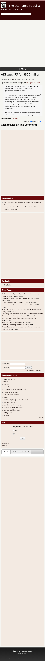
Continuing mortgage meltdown (13, 325)
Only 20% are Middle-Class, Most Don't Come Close (19, 318)
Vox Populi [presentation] (25, 452)
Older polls (5, 443)
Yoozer (6, 397)
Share (34, 121)
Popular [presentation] (6, 452)
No (15, 434)
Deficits (6, 415)
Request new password (33, 371)
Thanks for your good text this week (16, 400)
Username (6, 364)
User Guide (7, 285)
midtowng (13, 79)
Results (4, 445)
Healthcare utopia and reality (12, 322)
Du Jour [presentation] (15, 452)
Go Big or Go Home (33, 83)
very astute (7, 387)
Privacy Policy (22, 653)
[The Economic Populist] (3, 7)
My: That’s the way (10, 402)
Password (6, 367)
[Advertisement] (22, 43)
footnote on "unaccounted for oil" (15, 389)
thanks (6, 382)
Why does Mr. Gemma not (12, 405)
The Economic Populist (24, 6)
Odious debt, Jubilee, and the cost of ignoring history (20, 298)
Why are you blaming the (12, 410)
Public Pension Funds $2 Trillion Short (15, 303)
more (41, 418)
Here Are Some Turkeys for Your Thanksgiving (17, 305)
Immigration (8, 413)
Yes (15, 430)
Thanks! (6, 384)
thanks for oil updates (11, 392)
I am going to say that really (13, 407)
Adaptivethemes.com (30, 659)
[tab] (6, 452)
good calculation (9, 379)
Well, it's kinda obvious (11, 395)
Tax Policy (15, 119)
